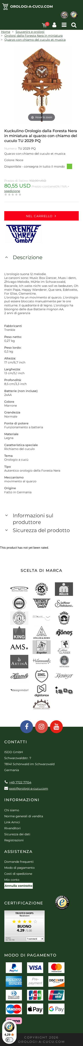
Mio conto (11, 880)
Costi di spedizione (18, 874)
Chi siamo (11, 810)
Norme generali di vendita (23, 816)
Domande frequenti (19, 862)
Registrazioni (14, 840)
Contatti (15, 742)
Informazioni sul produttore (33, 518)
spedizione (12, 191)
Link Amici (12, 822)
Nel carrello (39, 216)
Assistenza (18, 851)
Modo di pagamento (19, 868)
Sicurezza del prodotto (41, 530)
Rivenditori (12, 828)
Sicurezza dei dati (17, 834)
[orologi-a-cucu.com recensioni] (24, 927)
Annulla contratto (18, 886)
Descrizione (27, 257)
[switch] (9, 1039)
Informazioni (22, 800)
